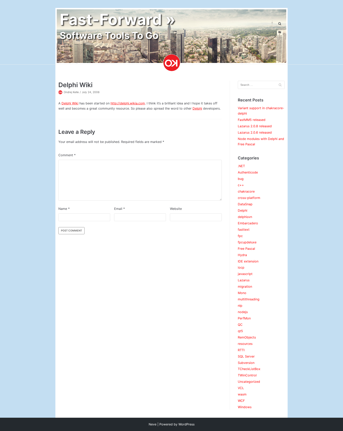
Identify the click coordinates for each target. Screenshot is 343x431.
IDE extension (248, 261)
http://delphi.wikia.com (128, 103)
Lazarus (244, 280)
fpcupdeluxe (247, 242)
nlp (240, 306)
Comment (67, 155)
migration (245, 286)
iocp (241, 267)
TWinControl (247, 375)
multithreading (248, 299)
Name (64, 209)
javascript (245, 274)
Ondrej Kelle (71, 92)
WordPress (186, 424)
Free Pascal (246, 249)
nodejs (243, 312)
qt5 (240, 331)
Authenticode (248, 172)
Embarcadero (248, 223)
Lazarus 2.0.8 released (255, 126)
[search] (279, 24)
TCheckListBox (249, 369)
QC (240, 325)
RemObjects (247, 337)
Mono (242, 293)
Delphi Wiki (70, 103)
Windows (244, 407)
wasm (242, 394)
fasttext (244, 229)
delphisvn (245, 217)
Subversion (246, 363)
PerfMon (244, 318)
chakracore (246, 191)
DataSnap (245, 204)
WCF (241, 401)
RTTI (241, 350)
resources (245, 344)
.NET (241, 166)
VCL (241, 388)
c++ (241, 185)
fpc (240, 236)
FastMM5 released (251, 120)
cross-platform (249, 198)
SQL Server (246, 356)
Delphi (197, 108)
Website (176, 209)
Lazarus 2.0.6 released (255, 132)
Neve (152, 424)
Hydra (242, 255)
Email (119, 209)
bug (241, 179)
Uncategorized (249, 382)
